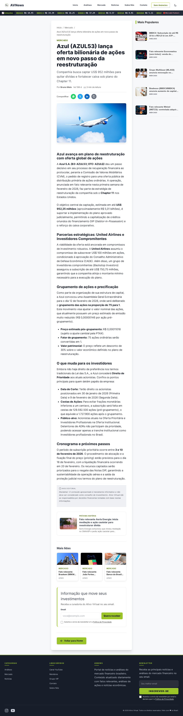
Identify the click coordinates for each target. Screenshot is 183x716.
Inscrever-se (159, 691)
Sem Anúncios (160, 5)
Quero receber (112, 615)
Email (63, 609)
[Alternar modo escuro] (175, 5)
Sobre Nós (129, 5)
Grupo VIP (53, 679)
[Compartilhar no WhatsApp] (73, 96)
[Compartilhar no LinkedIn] (87, 96)
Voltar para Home (73, 641)
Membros (53, 674)
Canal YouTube (56, 669)
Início (75, 5)
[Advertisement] (26, 63)
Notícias (115, 5)
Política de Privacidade (102, 622)
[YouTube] (13, 711)
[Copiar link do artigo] (94, 96)
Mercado (101, 5)
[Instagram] (7, 711)
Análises (88, 5)
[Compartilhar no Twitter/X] (80, 96)
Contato (143, 5)
